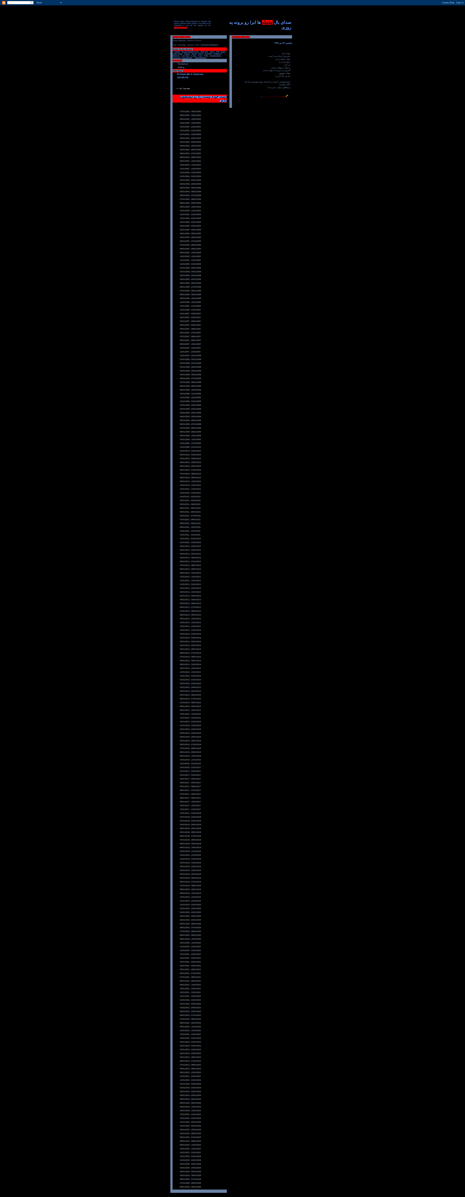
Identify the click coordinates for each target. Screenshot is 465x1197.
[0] (262, 96)
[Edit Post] (287, 96)
